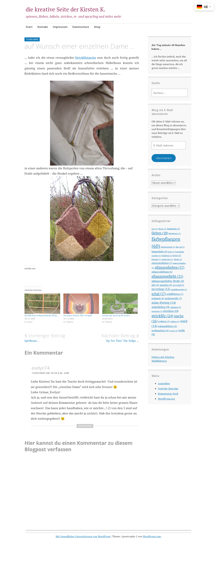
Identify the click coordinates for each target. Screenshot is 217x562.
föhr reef (180, 247)
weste (174, 330)
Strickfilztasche (85, 58)
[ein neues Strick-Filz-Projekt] (81, 303)
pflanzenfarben (169, 267)
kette (177, 255)
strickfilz (162, 315)
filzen (162, 228)
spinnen (175, 307)
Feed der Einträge (168, 388)
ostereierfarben (162, 263)
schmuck (158, 298)
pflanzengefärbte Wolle (168, 281)
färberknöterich (168, 247)
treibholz (164, 321)
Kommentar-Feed (168, 393)
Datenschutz (80, 27)
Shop (97, 27)
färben (160, 233)
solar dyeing (164, 302)
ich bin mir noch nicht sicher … (117, 315)
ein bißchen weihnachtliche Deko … (41, 315)
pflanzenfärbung (162, 271)
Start (29, 27)
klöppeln (156, 259)
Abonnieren (163, 158)
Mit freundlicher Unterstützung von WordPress (83, 536)
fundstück (173, 228)
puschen (166, 284)
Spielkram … (44, 338)
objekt (178, 259)
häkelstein (167, 255)
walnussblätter (167, 326)
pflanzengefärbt (167, 276)
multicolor (167, 259)
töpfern (175, 321)
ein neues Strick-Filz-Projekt (77, 315)
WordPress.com (152, 536)
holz (171, 251)
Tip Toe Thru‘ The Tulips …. (120, 338)
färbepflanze (175, 233)
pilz (155, 284)
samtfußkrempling (179, 289)
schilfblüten (174, 294)
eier (155, 228)
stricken (171, 311)
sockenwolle (173, 298)
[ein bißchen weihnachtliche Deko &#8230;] (42, 303)
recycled (178, 285)
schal (159, 293)
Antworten (85, 426)
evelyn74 (41, 368)
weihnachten (160, 330)
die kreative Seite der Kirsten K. (65, 9)
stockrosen (157, 311)
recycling (161, 289)
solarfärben (161, 307)
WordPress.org (166, 398)
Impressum (60, 27)
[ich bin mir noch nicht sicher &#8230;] (120, 303)
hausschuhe (159, 251)
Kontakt (42, 27)
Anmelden (164, 383)
